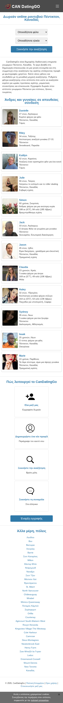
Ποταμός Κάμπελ (30, 606)
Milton (30, 560)
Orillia (30, 613)
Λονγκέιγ (30, 549)
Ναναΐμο (30, 571)
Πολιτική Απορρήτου (35, 683)
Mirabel (30, 598)
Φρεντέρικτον (30, 583)
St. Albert (30, 587)
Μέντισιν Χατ (30, 579)
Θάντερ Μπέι (30, 564)
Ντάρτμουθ (30, 568)
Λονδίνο (30, 537)
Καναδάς (30, 670)
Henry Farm (30, 647)
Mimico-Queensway (30, 602)
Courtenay (30, 617)
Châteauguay (30, 594)
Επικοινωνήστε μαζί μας (31, 686)
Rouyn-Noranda (30, 625)
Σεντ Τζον (30, 575)
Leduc (30, 655)
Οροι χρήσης (51, 683)
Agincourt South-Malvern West (30, 621)
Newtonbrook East (30, 644)
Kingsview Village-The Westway (30, 628)
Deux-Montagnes (30, 640)
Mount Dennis (30, 663)
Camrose (30, 636)
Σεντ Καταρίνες (30, 556)
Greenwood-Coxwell (30, 659)
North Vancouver (30, 590)
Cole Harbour (30, 632)
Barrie (30, 552)
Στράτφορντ (30, 609)
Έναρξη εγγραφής (32, 518)
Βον (30, 541)
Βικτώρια (30, 545)
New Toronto (30, 666)
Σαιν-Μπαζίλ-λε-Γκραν (30, 651)
